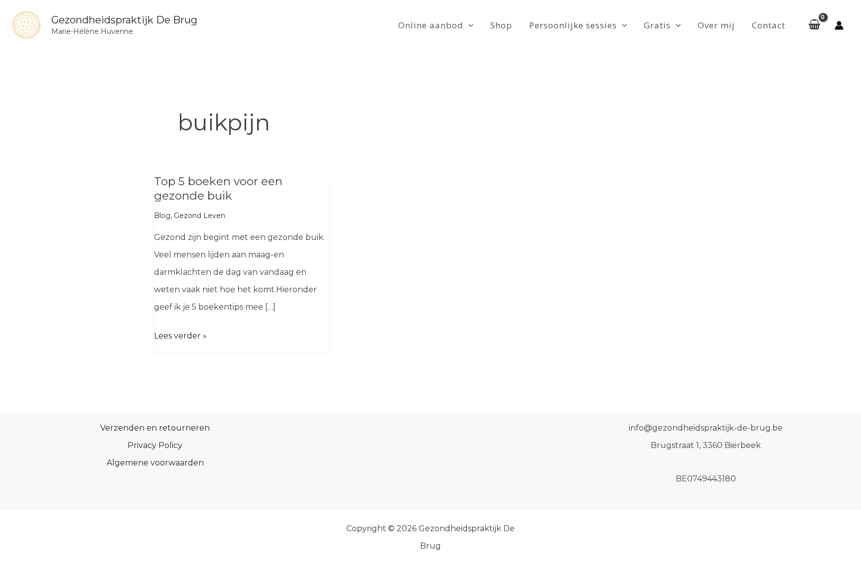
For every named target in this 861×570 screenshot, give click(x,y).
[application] (468, 25)
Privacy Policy (155, 445)
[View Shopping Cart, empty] (814, 25)
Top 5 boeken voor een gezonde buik (218, 188)
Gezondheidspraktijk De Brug (124, 20)
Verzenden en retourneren (155, 428)
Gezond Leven (199, 215)
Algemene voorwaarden (155, 462)
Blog (162, 215)
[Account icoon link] (839, 25)
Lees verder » (180, 338)
